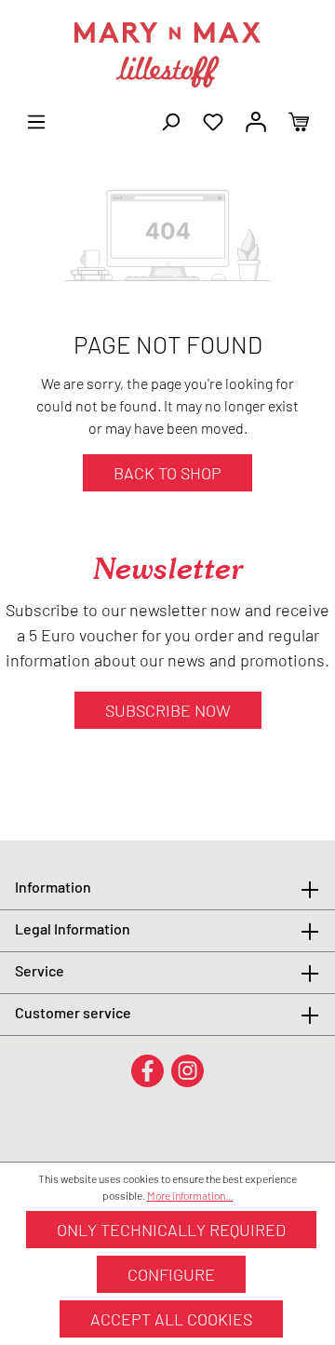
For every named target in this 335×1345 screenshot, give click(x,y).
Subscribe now (168, 710)
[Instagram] (187, 1070)
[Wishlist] (213, 120)
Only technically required (171, 1229)
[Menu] (36, 120)
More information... (190, 1195)
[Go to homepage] (167, 54)
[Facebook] (147, 1070)
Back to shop (167, 473)
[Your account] (255, 120)
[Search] (170, 120)
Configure (171, 1274)
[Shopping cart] (298, 120)
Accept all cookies (171, 1319)
